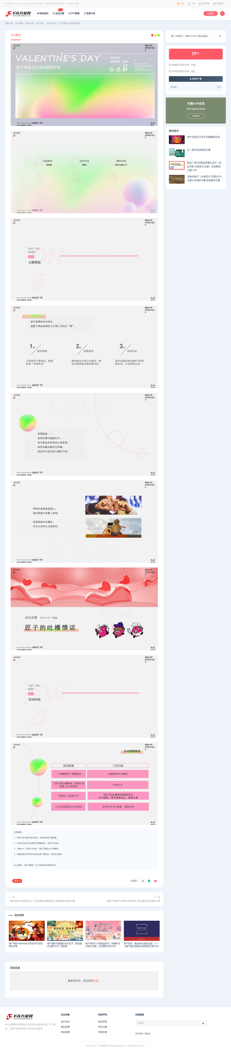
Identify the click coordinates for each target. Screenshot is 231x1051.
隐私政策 (65, 1027)
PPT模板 (75, 13)
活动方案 (59, 11)
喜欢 (17, 881)
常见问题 (102, 1027)
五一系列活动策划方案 (199, 150)
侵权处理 (102, 1032)
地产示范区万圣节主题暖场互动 (203, 137)
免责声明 (102, 1022)
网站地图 (65, 1032)
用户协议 (65, 1022)
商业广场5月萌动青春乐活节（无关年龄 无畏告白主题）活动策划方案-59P (204, 167)
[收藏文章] (142, 881)
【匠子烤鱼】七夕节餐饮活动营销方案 (39, 865)
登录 (95, 981)
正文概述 (16, 35)
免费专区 (90, 13)
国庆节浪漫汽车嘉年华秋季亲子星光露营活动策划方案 (133, 901)
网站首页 (43, 13)
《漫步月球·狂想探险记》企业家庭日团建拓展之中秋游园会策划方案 (41, 901)
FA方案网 (18, 865)
